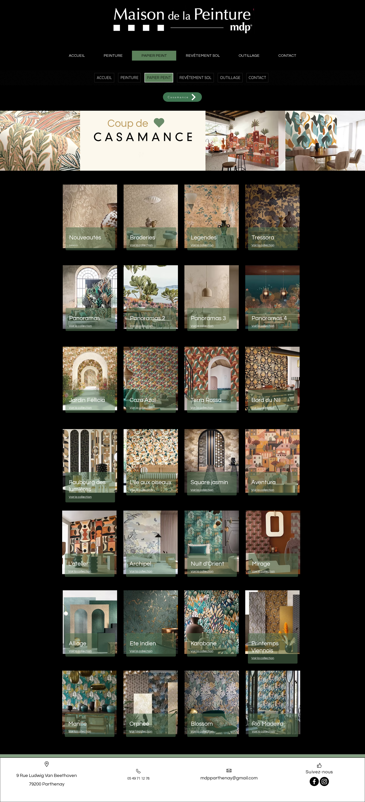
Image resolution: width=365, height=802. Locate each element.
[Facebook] (314, 781)
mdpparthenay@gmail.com (229, 778)
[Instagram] (324, 781)
